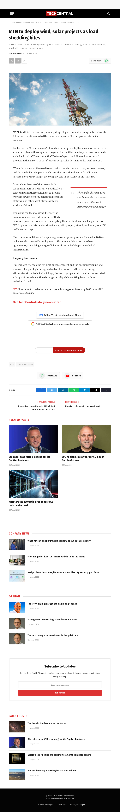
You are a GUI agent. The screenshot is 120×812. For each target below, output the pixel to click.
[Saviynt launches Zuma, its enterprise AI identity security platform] (17, 576)
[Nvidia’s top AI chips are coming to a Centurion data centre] (17, 758)
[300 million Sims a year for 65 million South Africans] (86, 439)
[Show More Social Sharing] (24, 60)
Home (11, 22)
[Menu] (12, 13)
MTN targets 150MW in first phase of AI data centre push (31, 503)
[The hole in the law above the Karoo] (17, 726)
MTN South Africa (25, 364)
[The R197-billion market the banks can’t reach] (17, 607)
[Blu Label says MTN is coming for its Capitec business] (33, 439)
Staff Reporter (17, 53)
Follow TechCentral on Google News (62, 315)
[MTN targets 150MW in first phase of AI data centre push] (33, 484)
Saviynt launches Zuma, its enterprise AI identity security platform (63, 572)
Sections (18, 22)
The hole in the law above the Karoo (47, 723)
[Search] (108, 13)
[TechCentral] (60, 13)
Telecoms (28, 22)
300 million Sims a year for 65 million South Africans (83, 458)
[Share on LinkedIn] (18, 60)
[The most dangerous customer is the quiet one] (17, 638)
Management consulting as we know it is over (52, 619)
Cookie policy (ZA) (46, 804)
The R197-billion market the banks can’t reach (52, 603)
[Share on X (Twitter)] (11, 60)
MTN (16, 289)
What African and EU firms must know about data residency (59, 540)
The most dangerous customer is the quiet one (53, 635)
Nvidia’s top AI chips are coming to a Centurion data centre (59, 754)
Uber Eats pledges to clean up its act (82, 406)
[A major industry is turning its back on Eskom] (17, 774)
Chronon (70, 798)
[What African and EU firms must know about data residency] (17, 544)
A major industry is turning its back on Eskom (52, 770)
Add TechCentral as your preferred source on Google (62, 323)
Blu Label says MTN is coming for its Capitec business (29, 458)
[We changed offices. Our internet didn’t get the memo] (17, 560)
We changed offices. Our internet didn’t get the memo (56, 556)
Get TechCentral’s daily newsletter (37, 302)
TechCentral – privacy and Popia (71, 804)
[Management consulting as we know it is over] (17, 623)
